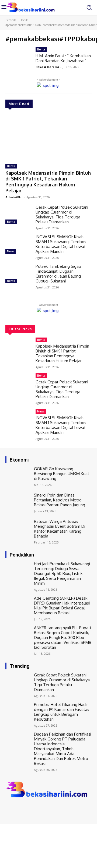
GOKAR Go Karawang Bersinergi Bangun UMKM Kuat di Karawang (61, 473)
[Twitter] (24, 809)
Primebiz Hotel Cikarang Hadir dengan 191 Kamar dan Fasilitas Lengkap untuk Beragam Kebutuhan (61, 712)
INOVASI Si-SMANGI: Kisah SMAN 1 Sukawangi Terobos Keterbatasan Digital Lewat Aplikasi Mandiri (61, 244)
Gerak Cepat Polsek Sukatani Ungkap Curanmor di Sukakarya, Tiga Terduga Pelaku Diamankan (62, 214)
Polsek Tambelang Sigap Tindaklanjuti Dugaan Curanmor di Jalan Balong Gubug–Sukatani (58, 274)
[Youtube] (32, 809)
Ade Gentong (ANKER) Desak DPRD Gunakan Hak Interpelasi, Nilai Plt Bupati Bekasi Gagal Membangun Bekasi (62, 605)
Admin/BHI (14, 197)
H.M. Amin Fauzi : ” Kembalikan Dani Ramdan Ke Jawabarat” (63, 58)
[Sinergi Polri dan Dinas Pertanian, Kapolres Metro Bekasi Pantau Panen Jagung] (18, 503)
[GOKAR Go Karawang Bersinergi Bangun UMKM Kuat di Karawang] (18, 476)
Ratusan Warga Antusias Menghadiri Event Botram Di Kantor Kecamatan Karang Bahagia (59, 529)
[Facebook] (9, 809)
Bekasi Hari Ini (47, 67)
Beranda (10, 20)
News (11, 251)
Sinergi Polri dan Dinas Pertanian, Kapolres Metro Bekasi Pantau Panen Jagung (59, 499)
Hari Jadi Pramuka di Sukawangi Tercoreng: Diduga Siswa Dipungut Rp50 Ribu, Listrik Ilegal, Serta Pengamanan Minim (62, 573)
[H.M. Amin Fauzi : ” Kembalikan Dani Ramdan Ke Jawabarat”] (18, 57)
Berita (11, 166)
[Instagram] (16, 809)
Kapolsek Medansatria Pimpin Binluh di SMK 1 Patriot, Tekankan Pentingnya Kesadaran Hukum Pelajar (48, 181)
